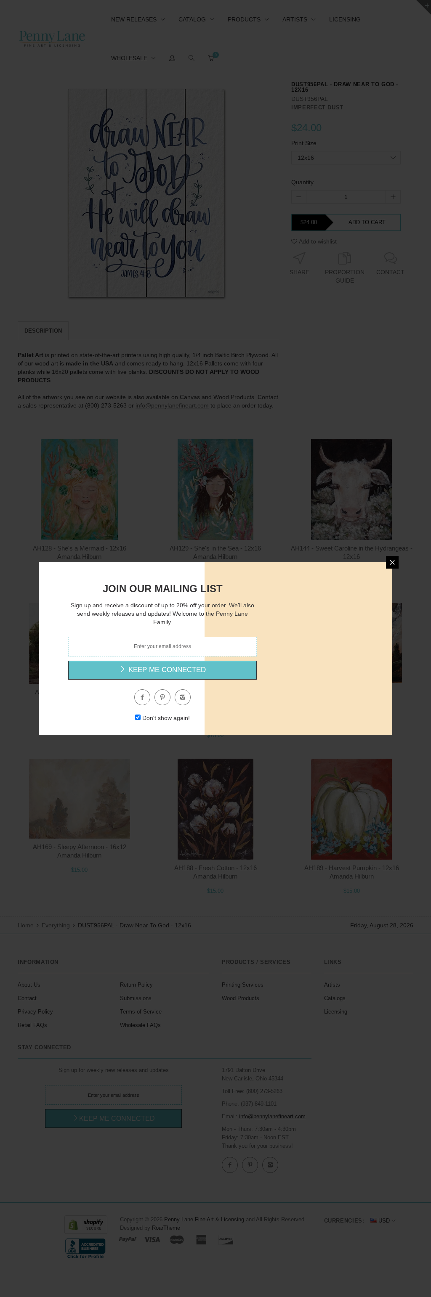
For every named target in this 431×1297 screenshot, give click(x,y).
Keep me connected (166, 670)
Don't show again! (166, 718)
